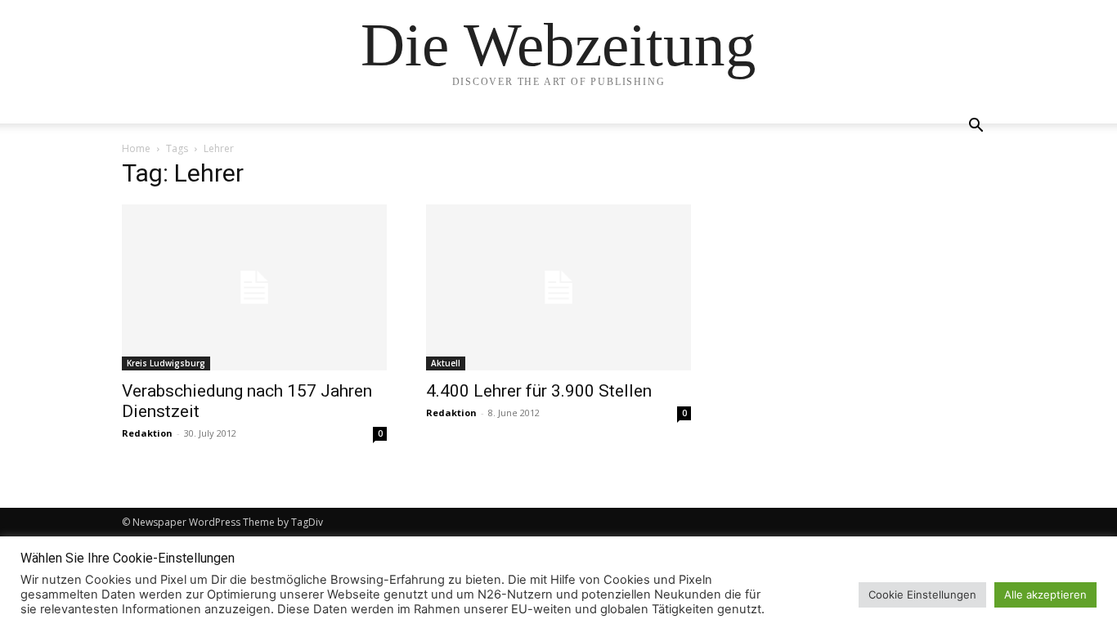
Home (136, 148)
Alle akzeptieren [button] (1045, 594)
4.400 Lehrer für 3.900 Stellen (539, 391)
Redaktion (147, 433)
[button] (975, 127)
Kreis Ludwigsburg (166, 363)
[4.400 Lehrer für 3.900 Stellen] (558, 287)
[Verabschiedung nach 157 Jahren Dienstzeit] (254, 287)
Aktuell (445, 363)
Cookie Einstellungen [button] (922, 594)
